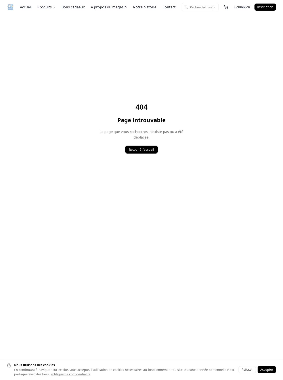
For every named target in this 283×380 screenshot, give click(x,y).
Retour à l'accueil (141, 149)
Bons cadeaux (73, 7)
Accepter (266, 369)
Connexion (242, 7)
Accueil (26, 7)
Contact (169, 7)
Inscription (265, 7)
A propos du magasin (109, 7)
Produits (44, 7)
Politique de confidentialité (70, 374)
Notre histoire (144, 7)
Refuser (247, 369)
